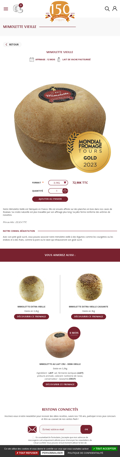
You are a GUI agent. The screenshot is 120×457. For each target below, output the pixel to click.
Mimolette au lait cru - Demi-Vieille (60, 364)
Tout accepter (105, 448)
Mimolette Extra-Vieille (31, 306)
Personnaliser (52, 453)
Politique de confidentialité (85, 453)
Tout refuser (28, 453)
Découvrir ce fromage (31, 316)
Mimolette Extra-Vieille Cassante (88, 306)
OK (86, 429)
